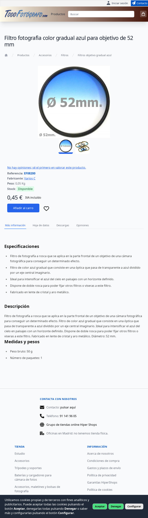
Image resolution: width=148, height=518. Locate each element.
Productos (58, 14)
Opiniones (82, 225)
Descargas (62, 225)
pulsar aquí (68, 407)
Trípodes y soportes (28, 468)
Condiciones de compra (103, 461)
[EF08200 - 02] (82, 146)
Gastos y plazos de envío (104, 468)
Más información (15, 225)
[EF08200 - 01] (65, 146)
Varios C (29, 178)
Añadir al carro (23, 208)
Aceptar (100, 506)
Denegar (116, 506)
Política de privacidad (101, 475)
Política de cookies (99, 490)
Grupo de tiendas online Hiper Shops (71, 425)
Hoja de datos (41, 225)
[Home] (6, 55)
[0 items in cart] (143, 14)
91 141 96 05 (68, 416)
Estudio (20, 454)
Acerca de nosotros (100, 454)
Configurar (134, 506)
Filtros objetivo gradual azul (95, 55)
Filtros (64, 55)
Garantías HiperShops (102, 482)
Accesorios (45, 55)
